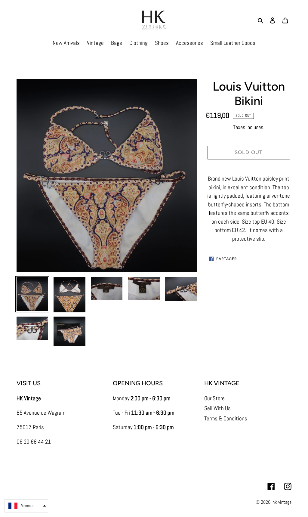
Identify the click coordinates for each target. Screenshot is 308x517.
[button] (26, 505)
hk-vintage (282, 502)
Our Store (214, 398)
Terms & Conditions (225, 418)
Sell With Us (217, 408)
